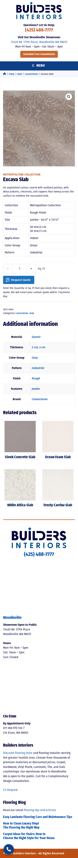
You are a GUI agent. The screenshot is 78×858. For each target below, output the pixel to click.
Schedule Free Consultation (39, 54)
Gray (35, 357)
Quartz (36, 337)
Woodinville (12, 618)
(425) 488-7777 (39, 30)
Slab (19, 74)
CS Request (10, 790)
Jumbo (36, 388)
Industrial (38, 368)
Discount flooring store (17, 753)
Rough (36, 378)
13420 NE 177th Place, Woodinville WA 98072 (39, 42)
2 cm (35, 347)
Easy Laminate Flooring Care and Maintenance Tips (37, 817)
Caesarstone (31, 74)
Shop (11, 74)
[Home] (4, 74)
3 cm (42, 347)
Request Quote (21, 280)
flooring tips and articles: (40, 810)
